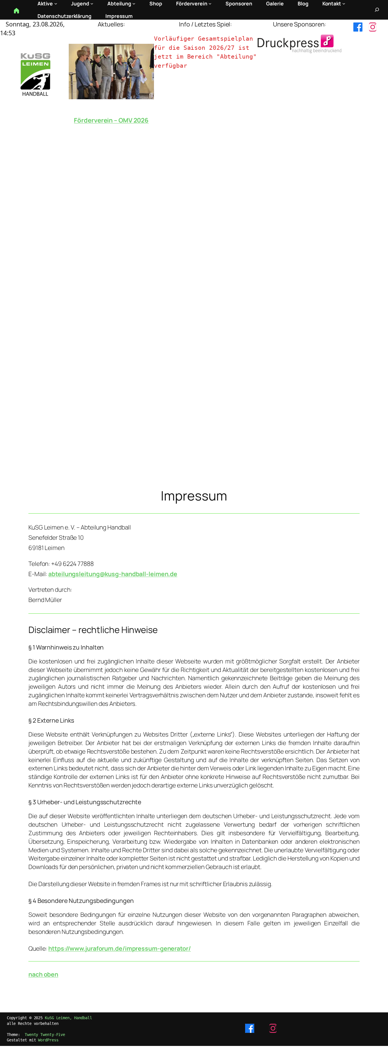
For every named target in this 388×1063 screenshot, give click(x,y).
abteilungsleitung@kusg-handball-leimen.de (112, 574)
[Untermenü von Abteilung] (133, 3)
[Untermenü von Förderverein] (210, 3)
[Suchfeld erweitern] (377, 10)
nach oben (43, 974)
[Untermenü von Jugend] (91, 3)
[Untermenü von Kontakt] (343, 3)
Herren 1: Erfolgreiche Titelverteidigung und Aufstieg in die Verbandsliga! (111, 125)
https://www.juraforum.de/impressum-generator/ (119, 948)
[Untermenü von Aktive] (55, 3)
